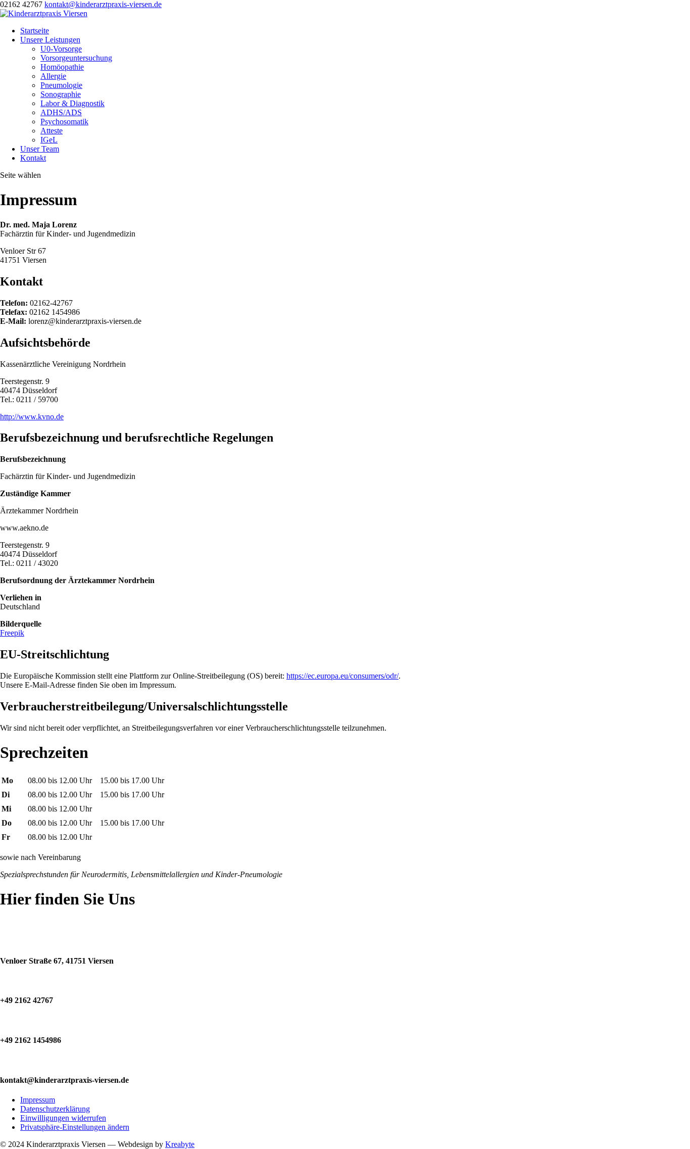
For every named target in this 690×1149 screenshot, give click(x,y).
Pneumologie (61, 85)
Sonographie (60, 94)
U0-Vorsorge (61, 48)
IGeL (49, 139)
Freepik (12, 633)
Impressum (37, 1099)
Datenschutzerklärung (55, 1109)
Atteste (51, 130)
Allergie (53, 76)
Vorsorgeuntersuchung (76, 58)
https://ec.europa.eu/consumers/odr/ (342, 676)
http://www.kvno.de (32, 416)
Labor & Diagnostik (72, 103)
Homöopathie (62, 67)
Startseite (34, 30)
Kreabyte (179, 1144)
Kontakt (33, 158)
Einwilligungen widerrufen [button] (63, 1118)
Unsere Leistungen (50, 39)
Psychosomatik (64, 121)
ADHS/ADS (61, 112)
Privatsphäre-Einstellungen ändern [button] (74, 1127)
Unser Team (39, 149)
